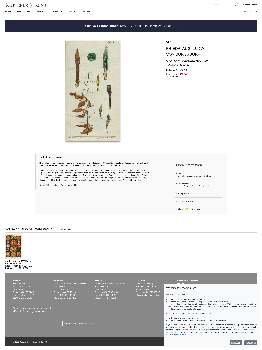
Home (8, 11)
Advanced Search (249, 5)
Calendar (56, 11)
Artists (41, 11)
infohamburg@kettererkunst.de (67, 298)
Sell (29, 11)
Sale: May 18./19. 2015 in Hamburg (123, 26)
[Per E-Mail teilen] (185, 209)
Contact (73, 11)
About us (88, 11)
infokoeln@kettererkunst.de (147, 295)
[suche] (236, 5)
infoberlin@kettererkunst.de (107, 298)
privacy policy (181, 335)
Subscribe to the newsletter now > (78, 323)
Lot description (50, 157)
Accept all (251, 343)
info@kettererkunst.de (22, 298)
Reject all (235, 343)
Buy (19, 11)
